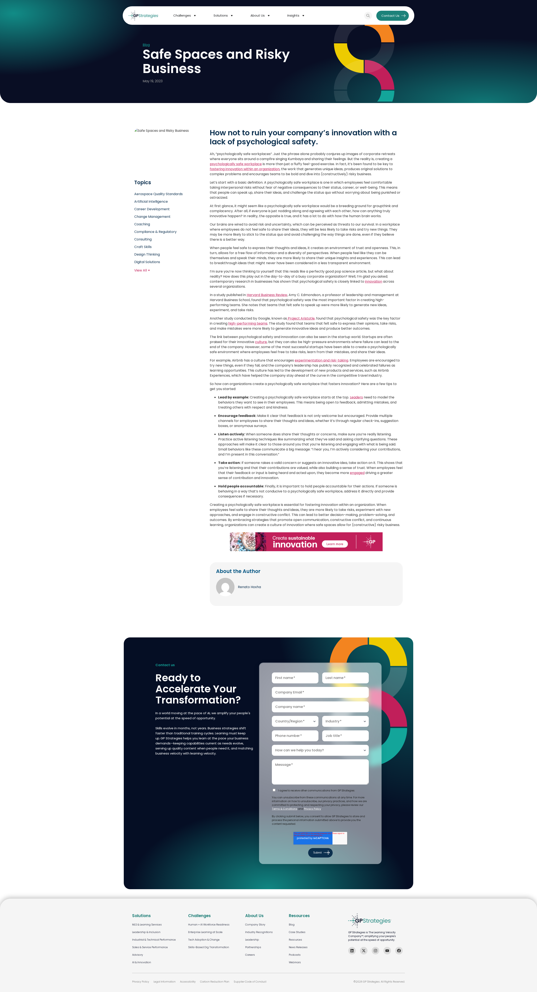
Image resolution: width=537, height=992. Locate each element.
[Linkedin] (352, 950)
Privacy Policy (312, 809)
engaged (357, 472)
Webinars (295, 962)
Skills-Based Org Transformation (208, 947)
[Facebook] (399, 950)
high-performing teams (247, 323)
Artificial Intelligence (151, 201)
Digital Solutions (147, 262)
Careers (250, 955)
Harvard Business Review (267, 294)
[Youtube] (387, 950)
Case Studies (297, 932)
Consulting (143, 239)
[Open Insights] (303, 15)
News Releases (298, 947)
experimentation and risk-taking (321, 360)
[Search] (368, 16)
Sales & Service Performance (150, 947)
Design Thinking (147, 254)
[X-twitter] (364, 950)
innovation (373, 281)
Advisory (137, 955)
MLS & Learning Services (147, 924)
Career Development (152, 209)
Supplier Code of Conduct (250, 981)
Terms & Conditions (284, 809)
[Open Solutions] (232, 15)
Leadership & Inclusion (146, 932)
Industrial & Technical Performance (154, 939)
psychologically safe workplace (236, 163)
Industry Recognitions (259, 932)
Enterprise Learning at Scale (205, 932)
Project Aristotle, (301, 318)
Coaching (142, 224)
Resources (295, 939)
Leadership (252, 939)
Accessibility (188, 981)
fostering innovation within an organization (245, 168)
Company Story (255, 924)
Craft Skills (143, 246)
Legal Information (165, 981)
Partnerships (253, 947)
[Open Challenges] (195, 15)
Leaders (356, 397)
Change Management (152, 216)
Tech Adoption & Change (204, 939)
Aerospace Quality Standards (158, 194)
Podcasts (295, 955)
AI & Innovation (141, 962)
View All (140, 270)
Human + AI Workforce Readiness (208, 924)
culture (261, 341)
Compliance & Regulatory (155, 231)
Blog (146, 45)
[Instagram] (375, 950)
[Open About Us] (269, 15)
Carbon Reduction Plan (214, 981)
